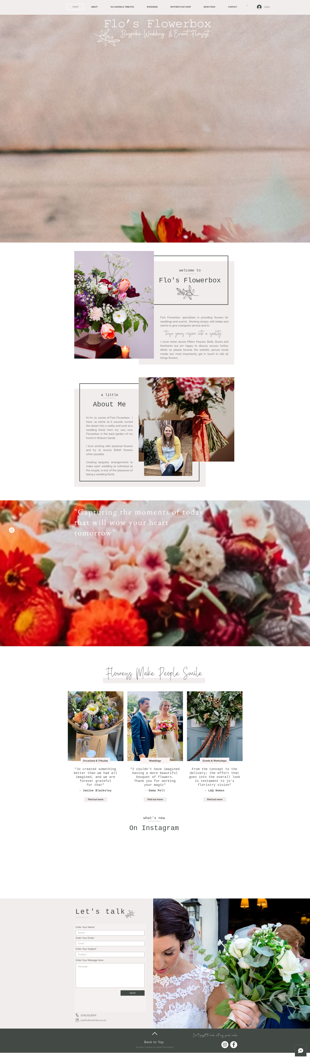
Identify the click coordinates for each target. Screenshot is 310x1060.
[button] (247, 5)
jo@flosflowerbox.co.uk (93, 1020)
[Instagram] (12, 530)
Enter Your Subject (86, 949)
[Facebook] (233, 1044)
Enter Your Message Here (90, 960)
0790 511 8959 (88, 1015)
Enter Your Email (85, 938)
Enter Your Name (85, 927)
